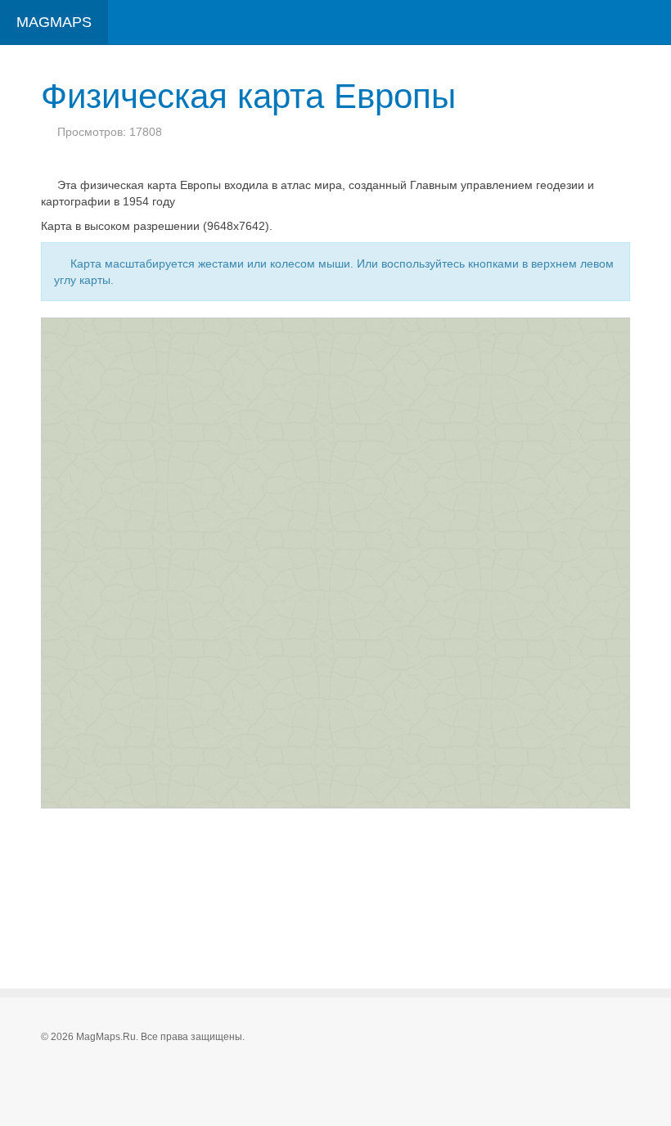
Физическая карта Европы (248, 96)
